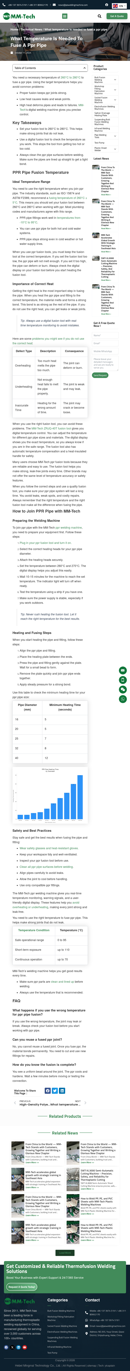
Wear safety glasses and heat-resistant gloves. (49, 848)
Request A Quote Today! (22, 1287)
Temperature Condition (33, 930)
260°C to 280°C (71, 77)
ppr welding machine (69, 527)
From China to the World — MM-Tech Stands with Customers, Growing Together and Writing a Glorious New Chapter (108, 179)
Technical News (31, 29)
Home (14, 29)
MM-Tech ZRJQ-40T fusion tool (51, 428)
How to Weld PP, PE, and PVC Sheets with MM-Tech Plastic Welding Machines (97, 1201)
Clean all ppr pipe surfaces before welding (46, 866)
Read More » (106, 194)
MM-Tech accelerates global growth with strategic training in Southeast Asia (108, 241)
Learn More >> (32, 1162)
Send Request (100, 375)
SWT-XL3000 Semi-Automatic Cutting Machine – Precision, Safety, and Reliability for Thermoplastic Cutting (109, 267)
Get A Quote (117, 16)
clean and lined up (62, 981)
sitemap (91, 1365)
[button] (64, 16)
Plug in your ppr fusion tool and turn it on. (46, 543)
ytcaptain (110, 1365)
